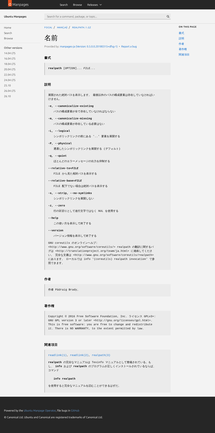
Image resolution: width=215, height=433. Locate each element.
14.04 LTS (9, 53)
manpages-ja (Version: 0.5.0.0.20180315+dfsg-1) (89, 46)
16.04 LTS (9, 58)
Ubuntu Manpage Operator (40, 410)
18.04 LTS (9, 63)
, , (70, 193)
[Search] (168, 16)
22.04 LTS (9, 74)
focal (48, 27)
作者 (181, 43)
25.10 (7, 85)
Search (64, 4)
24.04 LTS (9, 80)
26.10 (7, 96)
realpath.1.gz (81, 27)
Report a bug (129, 46)
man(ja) (62, 27)
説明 (181, 38)
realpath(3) (101, 355)
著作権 (183, 49)
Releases (92, 4)
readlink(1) (57, 355)
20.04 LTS (9, 69)
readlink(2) (79, 355)
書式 (181, 32)
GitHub (75, 410)
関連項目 (184, 54)
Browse (77, 4)
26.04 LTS (9, 90)
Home (7, 27)
